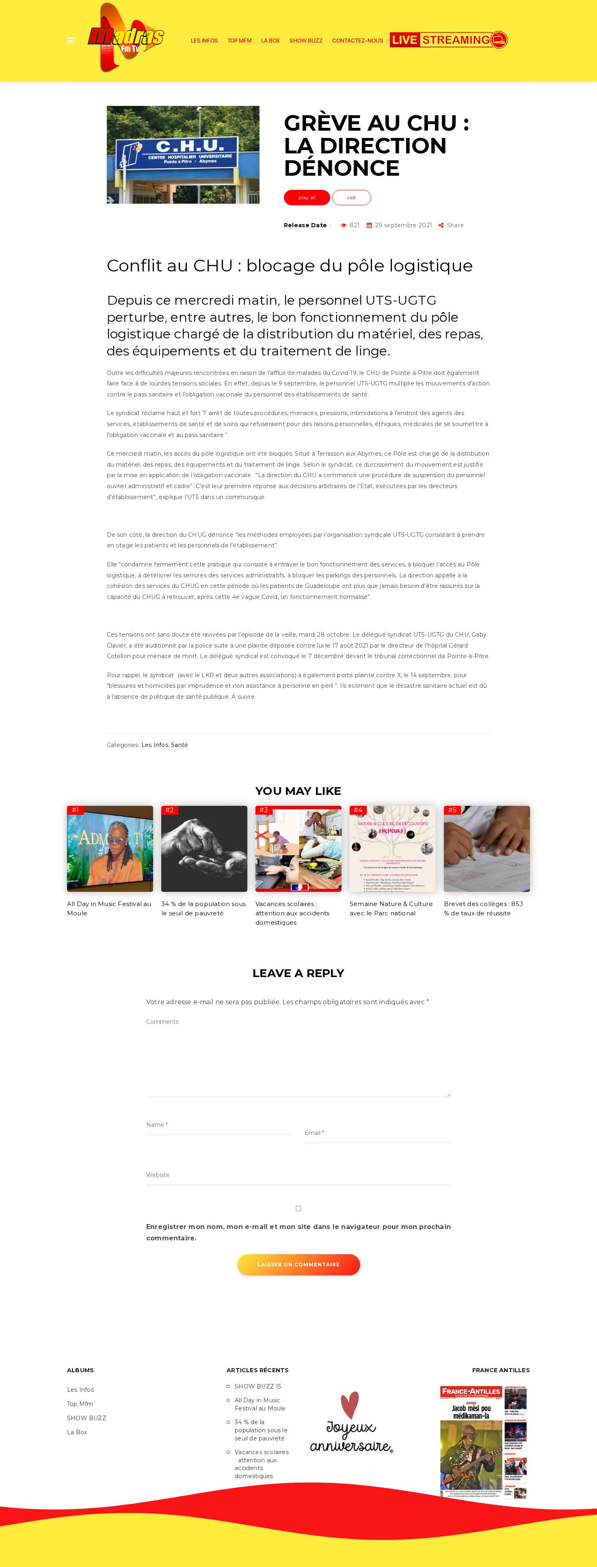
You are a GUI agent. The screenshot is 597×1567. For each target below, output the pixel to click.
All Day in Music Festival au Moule (260, 1404)
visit (352, 197)
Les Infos (204, 40)
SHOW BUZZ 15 (258, 1386)
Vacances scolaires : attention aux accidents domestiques (292, 913)
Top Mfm (239, 40)
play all (307, 197)
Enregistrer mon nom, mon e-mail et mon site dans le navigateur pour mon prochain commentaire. (298, 1232)
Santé (179, 745)
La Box (270, 40)
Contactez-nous (357, 40)
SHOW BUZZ (306, 40)
